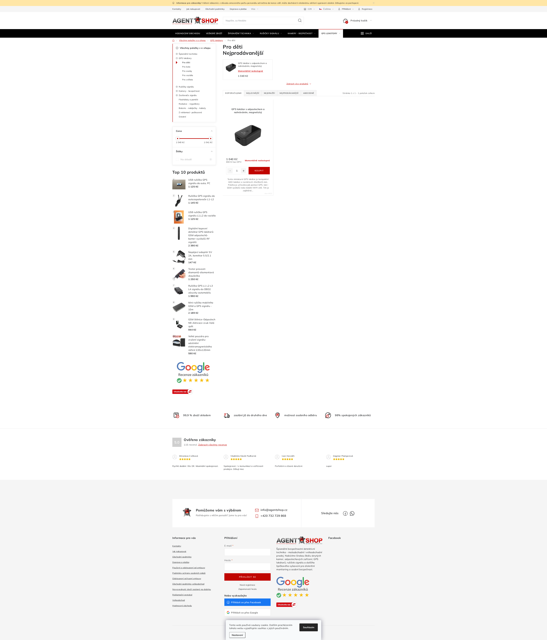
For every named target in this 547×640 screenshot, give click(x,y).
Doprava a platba (238, 9)
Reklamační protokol (182, 594)
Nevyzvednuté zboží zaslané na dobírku (191, 589)
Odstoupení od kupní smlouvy (186, 578)
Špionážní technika (188, 54)
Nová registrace (247, 585)
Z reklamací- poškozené (190, 112)
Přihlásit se (247, 577)
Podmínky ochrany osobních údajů (189, 573)
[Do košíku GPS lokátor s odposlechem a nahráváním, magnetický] (259, 170)
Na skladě (195, 159)
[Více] (366, 33)
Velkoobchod (178, 600)
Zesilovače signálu (188, 95)
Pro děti (186, 62)
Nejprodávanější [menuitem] (289, 93)
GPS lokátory (185, 58)
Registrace (367, 9)
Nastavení (237, 635)
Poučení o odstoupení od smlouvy (188, 567)
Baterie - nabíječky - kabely (192, 108)
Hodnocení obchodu (182, 605)
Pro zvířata (187, 79)
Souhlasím (308, 627)
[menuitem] (187, 33)
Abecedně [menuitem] (308, 93)
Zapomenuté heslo (247, 589)
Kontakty (176, 9)
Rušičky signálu (186, 86)
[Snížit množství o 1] (230, 170)
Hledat (300, 20)
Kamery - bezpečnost (189, 91)
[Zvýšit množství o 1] (243, 170)
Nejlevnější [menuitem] (252, 93)
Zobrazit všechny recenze (212, 444)
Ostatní (182, 116)
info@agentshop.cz (274, 510)
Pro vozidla (187, 75)
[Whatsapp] (352, 513)
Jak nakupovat (193, 9)
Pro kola (186, 66)
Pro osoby (187, 71)
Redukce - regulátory (189, 104)
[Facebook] (345, 513)
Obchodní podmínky (215, 9)
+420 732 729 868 (273, 515)
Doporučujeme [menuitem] (233, 93)
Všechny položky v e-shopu (195, 48)
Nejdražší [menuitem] (269, 93)
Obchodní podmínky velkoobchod (188, 584)
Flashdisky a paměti (188, 99)
